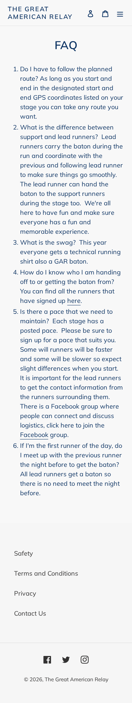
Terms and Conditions (46, 573)
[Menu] (120, 13)
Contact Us (30, 613)
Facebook (34, 435)
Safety (23, 553)
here (74, 301)
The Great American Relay (40, 12)
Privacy (25, 593)
